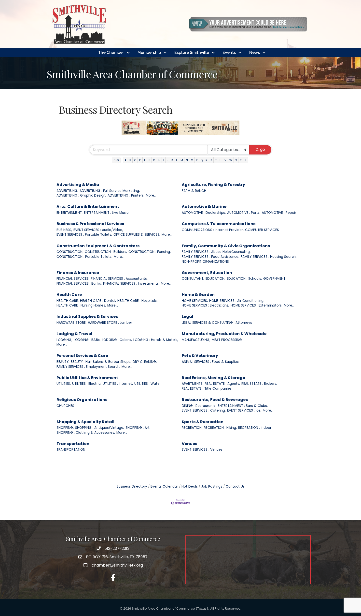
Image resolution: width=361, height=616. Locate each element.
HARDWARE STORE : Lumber (110, 322)
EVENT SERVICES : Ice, (244, 410)
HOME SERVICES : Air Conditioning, (236, 300)
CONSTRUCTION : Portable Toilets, (84, 256)
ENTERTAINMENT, (69, 212)
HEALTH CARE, (67, 300)
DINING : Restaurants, (199, 405)
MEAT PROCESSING (227, 340)
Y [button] (241, 160)
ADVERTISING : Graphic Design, (81, 195)
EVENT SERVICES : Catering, (204, 410)
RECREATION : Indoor (254, 427)
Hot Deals (189, 486)
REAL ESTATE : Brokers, (259, 383)
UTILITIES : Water (147, 383)
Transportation (72, 444)
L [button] (176, 160)
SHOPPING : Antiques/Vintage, (99, 427)
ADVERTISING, (67, 190)
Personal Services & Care (82, 355)
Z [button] (245, 160)
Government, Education (207, 273)
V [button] (225, 160)
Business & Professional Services (90, 224)
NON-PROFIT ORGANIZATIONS (205, 261)
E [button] (145, 160)
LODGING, (64, 340)
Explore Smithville (191, 52)
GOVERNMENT (274, 278)
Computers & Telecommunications (218, 224)
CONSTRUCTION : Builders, (106, 251)
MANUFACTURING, (196, 340)
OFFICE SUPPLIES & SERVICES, (136, 234)
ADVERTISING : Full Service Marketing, (110, 190)
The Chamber (111, 52)
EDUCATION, (215, 278)
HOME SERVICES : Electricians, (205, 305)
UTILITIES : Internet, (118, 383)
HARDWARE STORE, (71, 322)
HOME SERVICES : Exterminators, (256, 305)
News (254, 52)
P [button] (196, 160)
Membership (149, 52)
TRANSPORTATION (70, 449)
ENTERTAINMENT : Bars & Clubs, (243, 405)
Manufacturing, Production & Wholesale (224, 334)
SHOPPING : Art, (137, 427)
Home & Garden (198, 294)
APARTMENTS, (192, 383)
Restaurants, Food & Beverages (215, 399)
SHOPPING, (65, 427)
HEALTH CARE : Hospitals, (137, 300)
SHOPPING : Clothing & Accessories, (85, 432)
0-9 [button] (116, 160)
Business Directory (132, 486)
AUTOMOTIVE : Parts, (243, 212)
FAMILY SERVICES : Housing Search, (268, 256)
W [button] (230, 160)
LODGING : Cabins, (117, 340)
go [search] (262, 149)
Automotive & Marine (204, 206)
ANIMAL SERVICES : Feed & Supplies (210, 361)
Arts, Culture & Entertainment (87, 206)
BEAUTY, (62, 361)
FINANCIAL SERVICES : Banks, (79, 283)
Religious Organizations (81, 399)
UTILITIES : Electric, (86, 383)
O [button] (192, 160)
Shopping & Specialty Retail (85, 422)
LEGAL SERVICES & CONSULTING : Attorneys (217, 322)
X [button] (236, 160)
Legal (187, 316)
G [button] (154, 160)
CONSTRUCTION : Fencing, (149, 251)
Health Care (69, 294)
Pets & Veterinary (200, 355)
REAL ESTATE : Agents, (222, 383)
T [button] (216, 160)
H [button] (159, 160)
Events (229, 52)
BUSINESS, (64, 230)
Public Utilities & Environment (87, 378)
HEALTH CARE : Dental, (98, 300)
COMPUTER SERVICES (262, 230)
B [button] (130, 160)
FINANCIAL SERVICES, (72, 278)
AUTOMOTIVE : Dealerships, (204, 212)
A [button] (125, 160)
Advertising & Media (77, 184)
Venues (189, 444)
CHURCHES (65, 405)
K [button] (172, 160)
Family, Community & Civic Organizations (226, 246)
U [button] (221, 160)
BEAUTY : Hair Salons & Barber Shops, (101, 361)
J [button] (167, 160)
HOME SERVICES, (195, 300)
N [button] (187, 160)
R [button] (206, 160)
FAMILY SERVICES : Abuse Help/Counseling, (216, 251)
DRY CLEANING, (145, 361)
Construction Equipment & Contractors (97, 246)
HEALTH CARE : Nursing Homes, (81, 305)
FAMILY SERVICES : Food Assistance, (210, 256)
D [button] (140, 160)
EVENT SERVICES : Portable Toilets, (84, 234)
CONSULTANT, (193, 278)
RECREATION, (192, 427)
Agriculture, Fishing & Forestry (213, 184)
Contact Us (235, 486)
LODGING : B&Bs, (87, 340)
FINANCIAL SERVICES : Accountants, (119, 278)
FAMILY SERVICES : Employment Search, (88, 366)
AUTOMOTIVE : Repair (279, 212)
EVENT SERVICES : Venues (202, 449)
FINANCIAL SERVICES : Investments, (131, 283)
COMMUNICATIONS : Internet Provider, (213, 230)
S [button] (211, 160)
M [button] (181, 160)
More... (151, 195)
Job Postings (211, 486)
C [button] (135, 160)
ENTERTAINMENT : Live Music (106, 212)
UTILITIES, (63, 383)
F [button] (149, 160)
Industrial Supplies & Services (87, 316)
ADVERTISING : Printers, (126, 195)
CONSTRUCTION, (69, 251)
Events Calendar (164, 486)
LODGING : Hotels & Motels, (155, 340)
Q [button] (201, 160)
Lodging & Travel (74, 334)
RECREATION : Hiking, (220, 427)
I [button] (163, 160)
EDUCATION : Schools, (244, 278)
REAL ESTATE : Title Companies (207, 388)
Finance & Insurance (77, 273)
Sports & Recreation (202, 422)
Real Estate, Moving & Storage (213, 378)
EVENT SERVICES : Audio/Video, (98, 230)
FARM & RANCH (194, 190)
